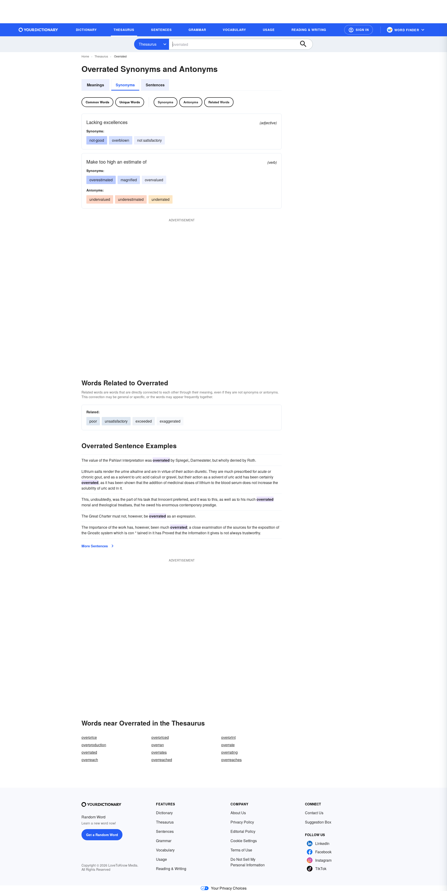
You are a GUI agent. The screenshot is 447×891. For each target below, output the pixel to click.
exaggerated (170, 421)
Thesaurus (147, 44)
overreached (161, 759)
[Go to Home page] (38, 30)
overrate (228, 744)
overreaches (231, 759)
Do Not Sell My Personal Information (247, 862)
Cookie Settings (243, 840)
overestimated (101, 179)
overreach (89, 759)
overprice (89, 737)
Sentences (155, 84)
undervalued (99, 199)
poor (93, 421)
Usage (161, 859)
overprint (228, 737)
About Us (238, 812)
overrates (159, 752)
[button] (358, 30)
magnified (129, 179)
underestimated (131, 199)
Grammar (163, 840)
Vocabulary (165, 850)
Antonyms (190, 102)
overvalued (154, 179)
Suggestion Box (318, 822)
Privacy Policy (242, 822)
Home (85, 56)
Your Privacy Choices (229, 888)
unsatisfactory (116, 421)
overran (157, 744)
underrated (160, 199)
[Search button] (305, 44)
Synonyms (125, 84)
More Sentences (94, 545)
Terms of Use (241, 850)
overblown (120, 140)
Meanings (95, 84)
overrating (229, 752)
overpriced (160, 737)
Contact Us (314, 812)
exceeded (143, 421)
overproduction (93, 744)
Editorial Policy (242, 831)
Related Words (218, 102)
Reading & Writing (171, 868)
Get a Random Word (102, 834)
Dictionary (164, 812)
